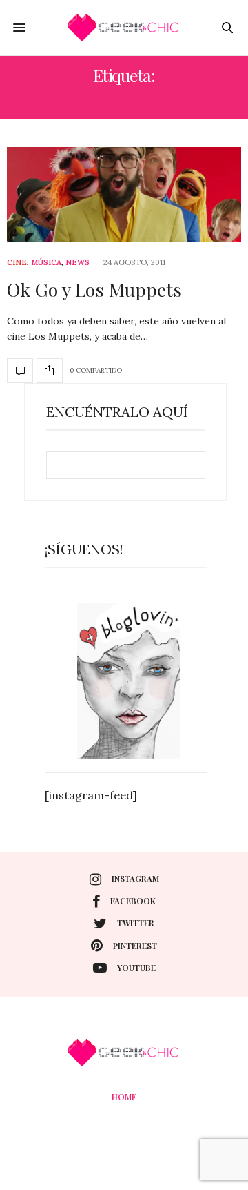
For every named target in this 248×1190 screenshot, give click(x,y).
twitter (135, 922)
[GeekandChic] (124, 27)
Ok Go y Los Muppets (94, 289)
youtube (136, 967)
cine (17, 262)
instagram (135, 878)
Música (46, 262)
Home (124, 1096)
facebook (133, 900)
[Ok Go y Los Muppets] (124, 194)
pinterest (135, 945)
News (77, 262)
